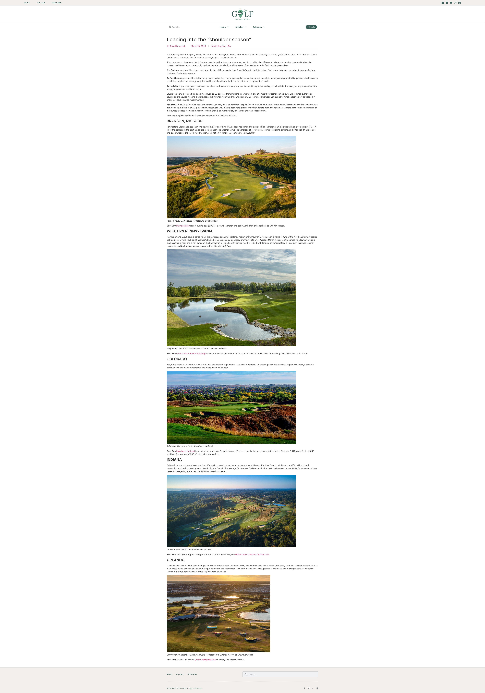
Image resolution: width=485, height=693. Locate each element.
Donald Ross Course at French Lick (252, 554)
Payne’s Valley (183, 225)
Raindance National (185, 451)
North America (218, 46)
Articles (239, 27)
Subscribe (56, 3)
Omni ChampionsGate (205, 659)
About (27, 3)
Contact (41, 3)
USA (229, 46)
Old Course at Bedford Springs (191, 353)
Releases (257, 27)
